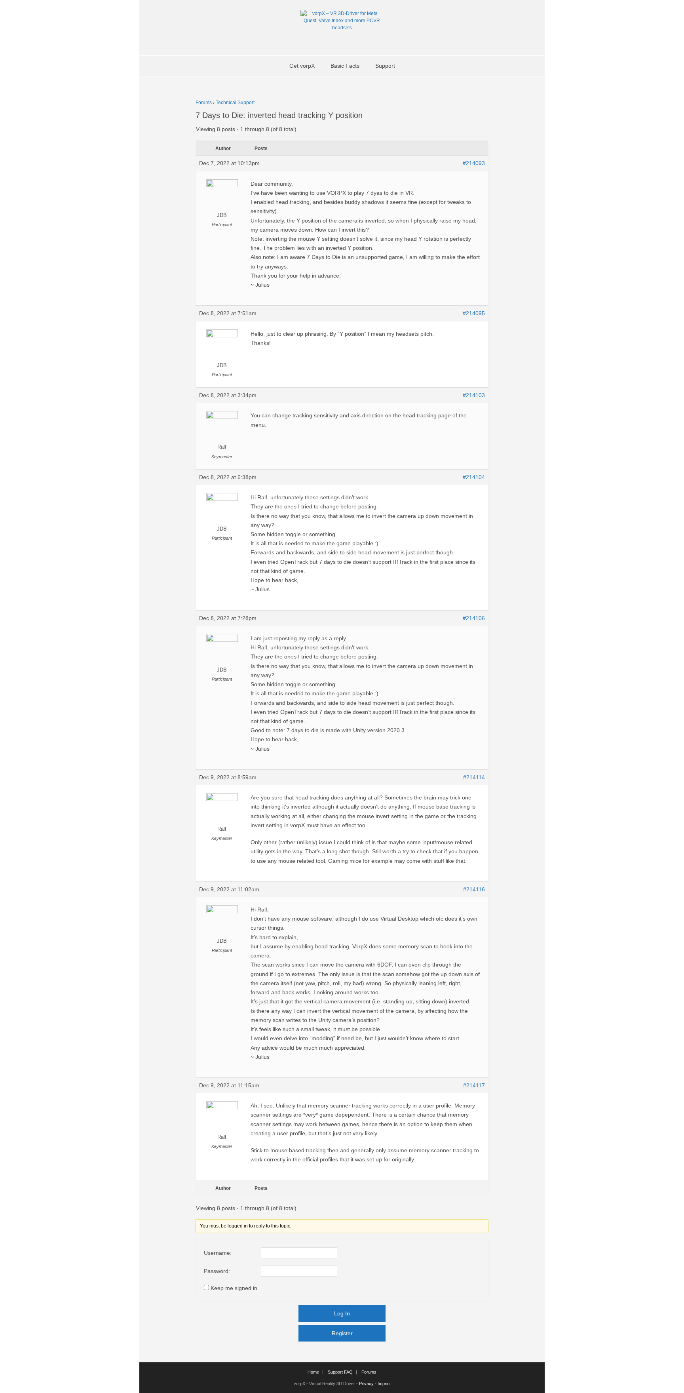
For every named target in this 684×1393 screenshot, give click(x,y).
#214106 (474, 618)
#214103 (474, 395)
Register (342, 1333)
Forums (204, 102)
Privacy (366, 1383)
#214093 (474, 163)
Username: (218, 1253)
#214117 (474, 1085)
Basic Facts (345, 66)
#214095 (474, 313)
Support (385, 66)
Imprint (384, 1383)
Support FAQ (340, 1372)
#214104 (474, 477)
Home (313, 1372)
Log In (342, 1313)
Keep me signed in (234, 1288)
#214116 (474, 889)
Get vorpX (302, 66)
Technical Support (235, 102)
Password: (217, 1271)
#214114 (474, 777)
